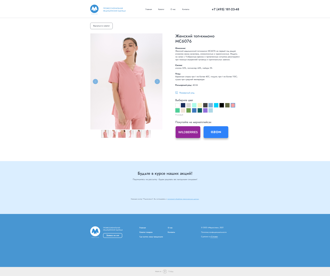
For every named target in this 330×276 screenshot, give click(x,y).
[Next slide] (157, 81)
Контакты (185, 9)
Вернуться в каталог (101, 25)
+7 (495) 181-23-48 (225, 9)
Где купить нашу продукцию (151, 236)
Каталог (161, 9)
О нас (173, 9)
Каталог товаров (145, 232)
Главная (148, 9)
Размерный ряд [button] (187, 92)
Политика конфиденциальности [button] (214, 232)
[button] (176, 92)
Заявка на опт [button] (112, 235)
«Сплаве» (214, 236)
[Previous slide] (95, 81)
